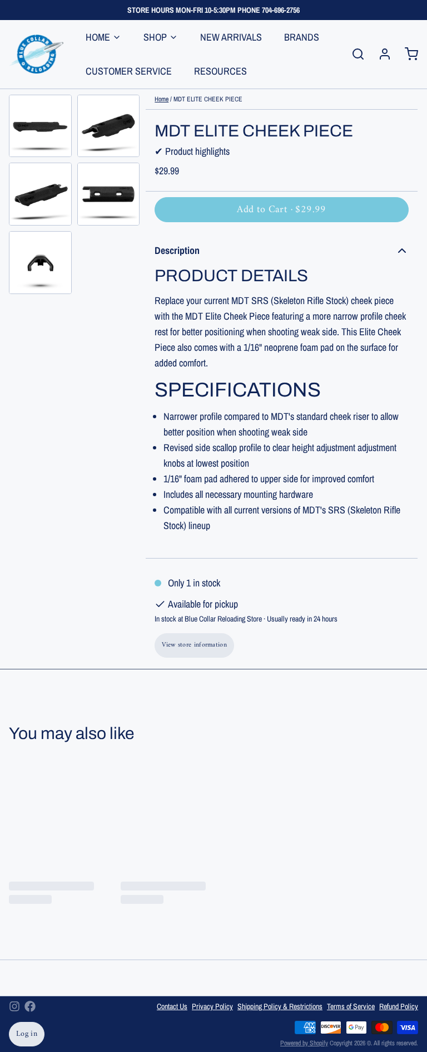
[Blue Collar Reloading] (36, 54)
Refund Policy (398, 1006)
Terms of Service (351, 1006)
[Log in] (380, 54)
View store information (194, 645)
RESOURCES (220, 71)
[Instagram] (14, 1006)
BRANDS (301, 37)
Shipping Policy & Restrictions (279, 1006)
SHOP (155, 37)
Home (161, 99)
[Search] (353, 54)
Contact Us (172, 1006)
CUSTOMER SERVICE (129, 71)
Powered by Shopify (304, 1043)
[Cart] (407, 54)
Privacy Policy (212, 1006)
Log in (26, 1034)
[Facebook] (30, 1006)
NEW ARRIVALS (231, 37)
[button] (282, 209)
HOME (98, 37)
